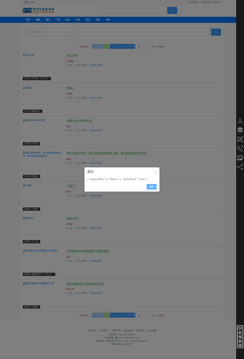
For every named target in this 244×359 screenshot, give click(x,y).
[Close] (155, 172)
